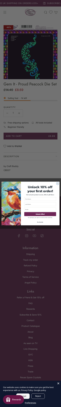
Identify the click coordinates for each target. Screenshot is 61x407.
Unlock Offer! (40, 214)
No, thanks (40, 222)
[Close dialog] (57, 183)
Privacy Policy (27, 390)
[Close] (58, 383)
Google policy (40, 390)
